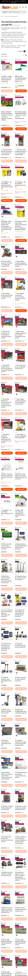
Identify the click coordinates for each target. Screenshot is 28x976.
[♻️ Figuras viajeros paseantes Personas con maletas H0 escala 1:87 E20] (7, 252)
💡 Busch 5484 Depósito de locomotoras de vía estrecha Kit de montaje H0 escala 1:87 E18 (6, 403)
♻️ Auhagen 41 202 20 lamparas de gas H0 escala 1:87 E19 (7, 808)
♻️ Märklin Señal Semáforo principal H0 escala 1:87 (6, 711)
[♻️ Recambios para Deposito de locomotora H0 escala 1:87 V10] (7, 827)
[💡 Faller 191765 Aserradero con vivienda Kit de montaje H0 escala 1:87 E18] (7, 322)
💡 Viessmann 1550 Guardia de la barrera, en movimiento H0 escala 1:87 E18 (7, 152)
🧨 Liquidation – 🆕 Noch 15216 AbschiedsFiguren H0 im (7, 512)
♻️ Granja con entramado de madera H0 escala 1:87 (6, 743)
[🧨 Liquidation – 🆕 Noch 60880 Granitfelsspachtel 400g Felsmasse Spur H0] (7, 172)
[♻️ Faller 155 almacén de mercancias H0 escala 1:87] (21, 668)
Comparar (20, 51)
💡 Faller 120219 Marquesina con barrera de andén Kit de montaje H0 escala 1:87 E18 (7, 368)
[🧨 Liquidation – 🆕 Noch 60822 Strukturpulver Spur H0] (21, 172)
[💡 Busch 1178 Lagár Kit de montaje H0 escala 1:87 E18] (21, 356)
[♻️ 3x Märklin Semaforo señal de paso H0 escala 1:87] (21, 634)
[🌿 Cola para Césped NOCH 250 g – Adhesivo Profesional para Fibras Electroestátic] (21, 212)
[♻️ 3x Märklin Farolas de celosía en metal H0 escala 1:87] (21, 567)
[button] (22, 7)
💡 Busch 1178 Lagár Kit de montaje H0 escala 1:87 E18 (20, 367)
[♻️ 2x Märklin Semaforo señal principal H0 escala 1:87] (7, 668)
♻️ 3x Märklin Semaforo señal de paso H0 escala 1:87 (20, 645)
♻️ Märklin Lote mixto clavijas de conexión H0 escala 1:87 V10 (21, 808)
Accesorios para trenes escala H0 (11, 16)
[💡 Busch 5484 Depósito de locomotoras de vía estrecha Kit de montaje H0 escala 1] (7, 390)
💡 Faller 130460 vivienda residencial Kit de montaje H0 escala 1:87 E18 (20, 401)
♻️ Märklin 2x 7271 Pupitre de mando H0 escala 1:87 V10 (20, 909)
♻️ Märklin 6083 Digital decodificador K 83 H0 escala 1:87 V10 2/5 (20, 942)
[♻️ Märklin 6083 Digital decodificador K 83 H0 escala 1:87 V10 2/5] (21, 930)
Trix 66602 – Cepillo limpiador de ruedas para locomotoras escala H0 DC (6, 79)
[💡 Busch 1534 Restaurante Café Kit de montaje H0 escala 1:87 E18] (21, 963)
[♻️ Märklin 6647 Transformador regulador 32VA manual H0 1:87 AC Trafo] (21, 501)
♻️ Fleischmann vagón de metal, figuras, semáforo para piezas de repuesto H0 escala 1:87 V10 (20, 876)
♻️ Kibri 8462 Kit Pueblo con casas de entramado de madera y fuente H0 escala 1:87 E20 (6, 776)
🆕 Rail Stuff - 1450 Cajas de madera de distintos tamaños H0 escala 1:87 (21, 476)
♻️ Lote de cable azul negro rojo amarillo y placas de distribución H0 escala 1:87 (6, 613)
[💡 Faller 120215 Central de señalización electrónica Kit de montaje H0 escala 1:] (7, 425)
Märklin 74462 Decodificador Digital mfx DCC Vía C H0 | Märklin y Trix (20, 79)
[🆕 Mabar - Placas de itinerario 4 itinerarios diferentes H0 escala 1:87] (7, 464)
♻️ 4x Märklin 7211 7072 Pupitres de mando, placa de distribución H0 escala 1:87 (19, 613)
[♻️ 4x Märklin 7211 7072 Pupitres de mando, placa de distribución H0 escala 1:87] (21, 600)
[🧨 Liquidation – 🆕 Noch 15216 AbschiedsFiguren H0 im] (7, 501)
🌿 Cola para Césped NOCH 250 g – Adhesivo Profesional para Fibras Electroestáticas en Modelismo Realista (20, 225)
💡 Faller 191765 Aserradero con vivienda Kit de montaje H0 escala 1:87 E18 (6, 335)
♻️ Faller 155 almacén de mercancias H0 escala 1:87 (20, 679)
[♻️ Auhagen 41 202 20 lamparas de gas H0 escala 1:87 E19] (7, 797)
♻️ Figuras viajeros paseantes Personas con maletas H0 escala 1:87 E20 (6, 264)
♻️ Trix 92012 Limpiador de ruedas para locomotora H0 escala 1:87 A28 (20, 743)
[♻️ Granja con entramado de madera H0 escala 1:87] (7, 731)
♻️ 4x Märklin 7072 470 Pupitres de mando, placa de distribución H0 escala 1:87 (6, 647)
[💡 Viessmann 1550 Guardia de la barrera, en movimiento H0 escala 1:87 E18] (7, 140)
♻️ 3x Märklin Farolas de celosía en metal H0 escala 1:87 (20, 578)
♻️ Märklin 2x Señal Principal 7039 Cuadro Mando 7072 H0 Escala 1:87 (21, 546)
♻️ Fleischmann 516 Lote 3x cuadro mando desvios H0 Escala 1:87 (6, 546)
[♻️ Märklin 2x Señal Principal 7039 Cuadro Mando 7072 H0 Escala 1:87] (21, 535)
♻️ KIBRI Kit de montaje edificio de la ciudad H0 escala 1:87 (21, 711)
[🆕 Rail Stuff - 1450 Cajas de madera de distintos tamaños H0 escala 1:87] (21, 464)
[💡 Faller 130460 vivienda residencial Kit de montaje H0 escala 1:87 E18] (21, 390)
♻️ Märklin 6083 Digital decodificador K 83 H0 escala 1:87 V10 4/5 (6, 942)
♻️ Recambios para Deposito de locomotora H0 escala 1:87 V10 (7, 839)
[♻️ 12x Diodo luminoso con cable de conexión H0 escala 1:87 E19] (21, 763)
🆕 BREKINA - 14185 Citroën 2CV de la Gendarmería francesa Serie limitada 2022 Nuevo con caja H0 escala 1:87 (6, 226)
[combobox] (14, 12)
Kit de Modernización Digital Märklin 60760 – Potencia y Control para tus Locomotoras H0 (20, 115)
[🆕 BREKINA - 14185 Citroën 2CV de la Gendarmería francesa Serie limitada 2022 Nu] (7, 212)
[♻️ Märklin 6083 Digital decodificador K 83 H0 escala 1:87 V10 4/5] (7, 930)
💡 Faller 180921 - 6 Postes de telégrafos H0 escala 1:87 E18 (20, 436)
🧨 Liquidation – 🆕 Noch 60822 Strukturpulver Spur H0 (20, 184)
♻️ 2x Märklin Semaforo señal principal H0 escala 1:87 (6, 680)
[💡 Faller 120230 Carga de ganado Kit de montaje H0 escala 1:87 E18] (21, 252)
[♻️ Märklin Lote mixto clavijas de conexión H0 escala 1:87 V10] (21, 797)
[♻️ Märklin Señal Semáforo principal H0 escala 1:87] (7, 700)
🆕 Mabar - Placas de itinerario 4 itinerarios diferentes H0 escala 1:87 (7, 476)
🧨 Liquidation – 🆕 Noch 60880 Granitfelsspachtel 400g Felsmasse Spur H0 (7, 185)
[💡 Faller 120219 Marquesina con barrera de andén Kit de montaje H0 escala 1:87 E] (7, 356)
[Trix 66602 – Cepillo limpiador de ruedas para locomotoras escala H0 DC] (7, 67)
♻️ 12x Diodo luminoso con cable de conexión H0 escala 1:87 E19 (21, 775)
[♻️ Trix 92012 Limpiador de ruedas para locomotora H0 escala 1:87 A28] (21, 731)
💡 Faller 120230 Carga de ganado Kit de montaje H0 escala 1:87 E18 (21, 264)
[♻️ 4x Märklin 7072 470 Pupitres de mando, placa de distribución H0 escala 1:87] (7, 634)
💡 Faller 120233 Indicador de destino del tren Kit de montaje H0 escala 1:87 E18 (20, 335)
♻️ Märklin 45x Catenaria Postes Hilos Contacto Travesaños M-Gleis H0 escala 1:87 (6, 579)
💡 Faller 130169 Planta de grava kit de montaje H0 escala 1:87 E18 (7, 296)
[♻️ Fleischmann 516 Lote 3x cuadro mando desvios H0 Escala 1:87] (7, 534)
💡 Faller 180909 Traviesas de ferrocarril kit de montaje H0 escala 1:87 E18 (20, 297)
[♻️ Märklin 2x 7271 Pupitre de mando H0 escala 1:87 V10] (21, 898)
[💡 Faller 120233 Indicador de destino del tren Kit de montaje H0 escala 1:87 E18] (21, 322)
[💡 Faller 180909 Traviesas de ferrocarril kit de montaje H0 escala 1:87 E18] (21, 284)
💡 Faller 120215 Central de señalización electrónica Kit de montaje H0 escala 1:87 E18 (6, 438)
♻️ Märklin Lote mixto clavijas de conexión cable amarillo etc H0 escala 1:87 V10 (7, 910)
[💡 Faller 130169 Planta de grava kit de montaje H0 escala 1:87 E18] (7, 284)
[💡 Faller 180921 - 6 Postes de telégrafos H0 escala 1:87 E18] (21, 425)
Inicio (2, 16)
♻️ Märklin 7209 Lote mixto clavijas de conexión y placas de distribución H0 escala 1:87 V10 (20, 840)
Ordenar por (4, 54)
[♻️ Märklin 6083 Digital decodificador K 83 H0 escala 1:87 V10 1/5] (7, 963)
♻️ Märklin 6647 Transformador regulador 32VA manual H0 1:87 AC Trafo (20, 513)
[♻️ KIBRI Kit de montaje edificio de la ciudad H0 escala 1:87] (21, 700)
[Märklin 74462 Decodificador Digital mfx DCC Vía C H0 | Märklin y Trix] (21, 67)
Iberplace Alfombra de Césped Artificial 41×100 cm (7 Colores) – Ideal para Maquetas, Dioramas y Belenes (7, 116)
